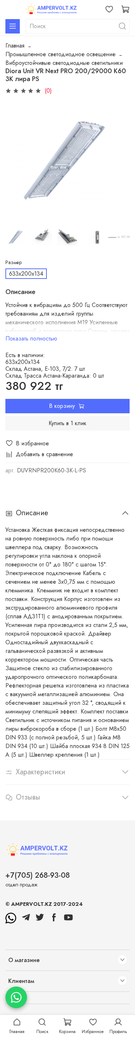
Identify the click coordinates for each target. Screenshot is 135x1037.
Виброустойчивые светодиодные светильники (64, 63)
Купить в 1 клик (67, 423)
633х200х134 (26, 274)
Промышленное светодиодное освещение (60, 54)
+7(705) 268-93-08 (37, 875)
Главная (14, 45)
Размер (13, 262)
